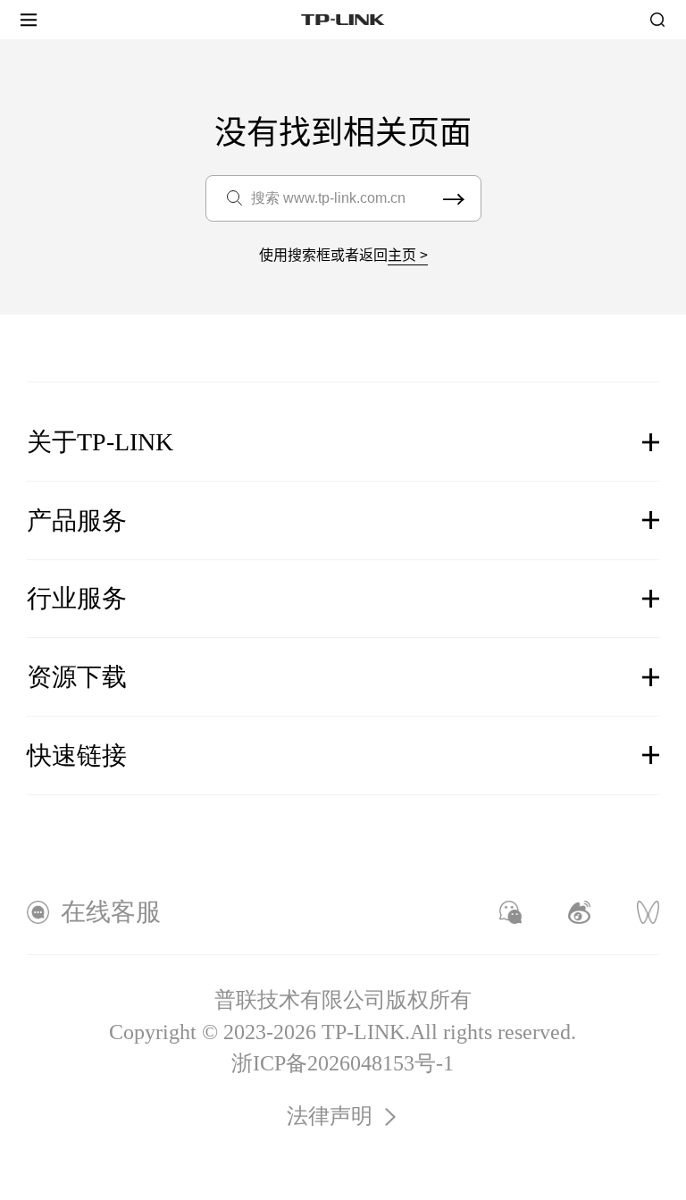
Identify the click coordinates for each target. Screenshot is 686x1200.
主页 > (408, 253)
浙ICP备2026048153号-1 (342, 1063)
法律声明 (329, 1116)
